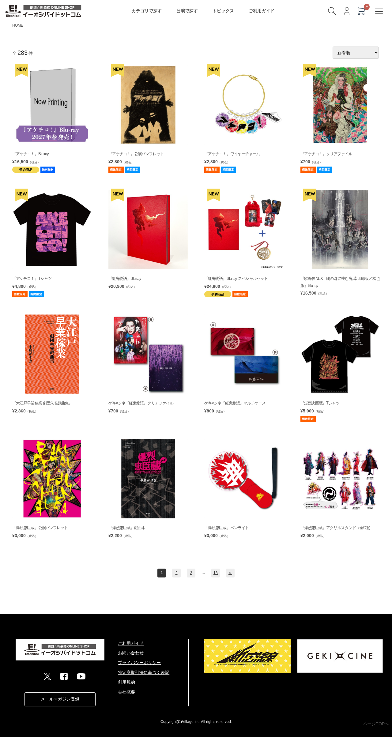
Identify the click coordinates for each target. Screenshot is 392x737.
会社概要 (126, 692)
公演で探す (187, 10)
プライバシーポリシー (139, 662)
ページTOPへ (376, 723)
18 (215, 573)
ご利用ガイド (261, 10)
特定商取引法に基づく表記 (143, 672)
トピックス (223, 10)
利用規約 (126, 682)
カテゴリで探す (147, 10)
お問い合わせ (131, 652)
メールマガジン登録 (60, 699)
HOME (17, 25)
